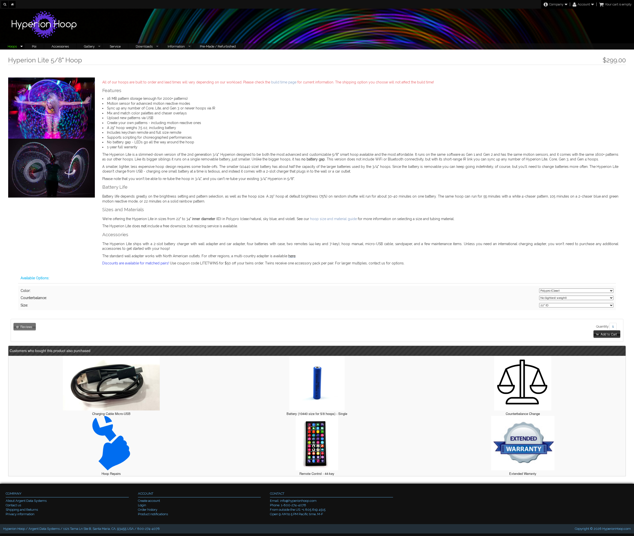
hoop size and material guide (333, 219)
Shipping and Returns (22, 509)
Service (115, 46)
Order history (147, 509)
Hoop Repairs (111, 473)
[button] (606, 334)
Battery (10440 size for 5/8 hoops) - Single (317, 413)
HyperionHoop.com (616, 529)
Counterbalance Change (523, 413)
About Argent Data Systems (26, 501)
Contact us (13, 505)
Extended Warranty (522, 473)
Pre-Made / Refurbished (218, 46)
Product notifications (153, 514)
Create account (149, 501)
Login (142, 505)
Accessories (60, 46)
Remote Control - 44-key (316, 473)
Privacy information (20, 514)
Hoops (12, 46)
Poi (34, 46)
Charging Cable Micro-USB (111, 413)
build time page (283, 82)
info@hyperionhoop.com (298, 501)
